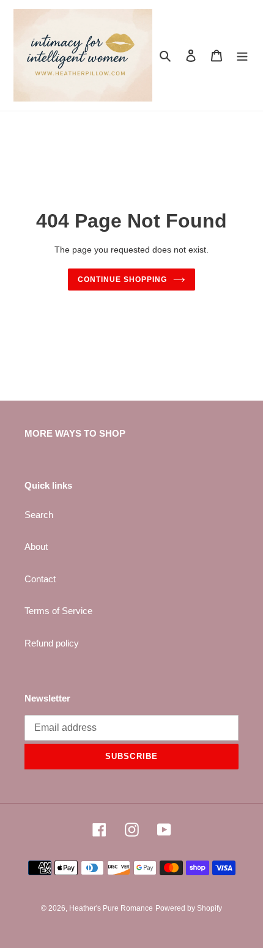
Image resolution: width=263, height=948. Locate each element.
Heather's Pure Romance (111, 908)
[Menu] (242, 55)
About (36, 546)
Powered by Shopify (188, 908)
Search (38, 514)
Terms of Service (58, 610)
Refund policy (51, 643)
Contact (40, 579)
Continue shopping (122, 279)
